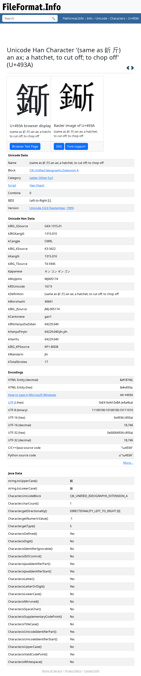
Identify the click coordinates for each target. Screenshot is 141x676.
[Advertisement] (73, 34)
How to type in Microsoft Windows (32, 395)
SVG (59, 146)
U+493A (133, 18)
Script (12, 185)
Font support (76, 146)
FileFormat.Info (73, 18)
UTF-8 (12, 402)
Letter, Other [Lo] (41, 178)
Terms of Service (52, 671)
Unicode (101, 18)
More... (128, 463)
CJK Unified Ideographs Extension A (54, 170)
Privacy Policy (73, 671)
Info (90, 18)
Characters (117, 18)
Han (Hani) (37, 185)
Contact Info (91, 671)
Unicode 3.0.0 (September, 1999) (52, 208)
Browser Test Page (25, 146)
